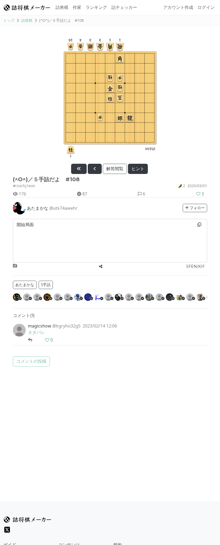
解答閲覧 (114, 168)
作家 (77, 7)
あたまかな (24, 284)
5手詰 (45, 284)
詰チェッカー (124, 7)
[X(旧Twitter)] (7, 530)
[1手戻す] (95, 169)
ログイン (206, 7)
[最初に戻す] (79, 169)
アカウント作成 (178, 7)
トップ (8, 20)
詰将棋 (62, 7)
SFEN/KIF (195, 266)
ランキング (96, 7)
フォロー (197, 207)
